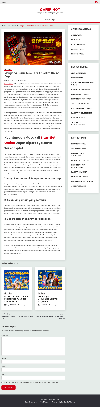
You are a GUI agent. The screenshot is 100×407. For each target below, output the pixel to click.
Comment (5, 335)
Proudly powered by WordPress (36, 402)
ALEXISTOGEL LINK (78, 186)
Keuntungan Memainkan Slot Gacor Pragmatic (49, 299)
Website (4, 374)
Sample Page (6, 2)
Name (4, 358)
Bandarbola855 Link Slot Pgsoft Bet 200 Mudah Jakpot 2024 (16, 299)
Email (3, 366)
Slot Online (8, 69)
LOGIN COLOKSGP (78, 118)
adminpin (23, 80)
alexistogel (22, 305)
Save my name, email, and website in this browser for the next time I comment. (31, 382)
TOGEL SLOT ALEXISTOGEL (81, 104)
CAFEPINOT (50, 9)
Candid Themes (69, 402)
